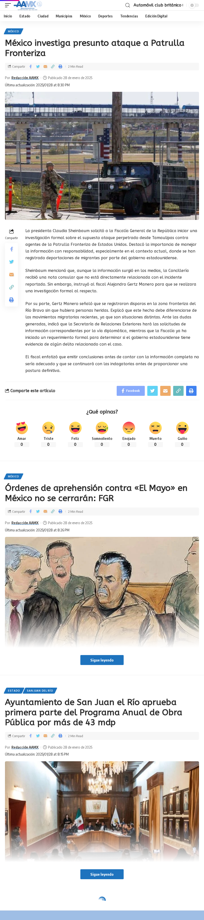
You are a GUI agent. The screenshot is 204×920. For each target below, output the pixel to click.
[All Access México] (27, 5)
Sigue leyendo (102, 660)
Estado (14, 690)
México (13, 31)
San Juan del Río (40, 690)
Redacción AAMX (25, 77)
